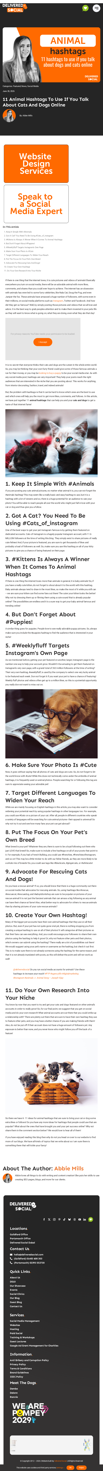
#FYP (47, 973)
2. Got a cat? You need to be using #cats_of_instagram (28, 236)
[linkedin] (84, 1219)
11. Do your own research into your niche (22, 271)
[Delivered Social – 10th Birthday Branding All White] (23, 1202)
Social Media (33, 86)
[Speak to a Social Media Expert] (36, 185)
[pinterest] (59, 1219)
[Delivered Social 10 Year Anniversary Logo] (16, 4)
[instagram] (54, 1219)
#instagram (18, 977)
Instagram (58, 300)
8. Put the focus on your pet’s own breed (22, 259)
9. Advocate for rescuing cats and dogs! (22, 263)
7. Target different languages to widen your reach (26, 255)
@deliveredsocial (21, 969)
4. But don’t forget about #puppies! (19, 243)
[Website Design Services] (36, 144)
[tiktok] (64, 1219)
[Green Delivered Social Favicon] (85, 6)
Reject (81, 1468)
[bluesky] (69, 1219)
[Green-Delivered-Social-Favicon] (90, 1218)
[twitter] (49, 1219)
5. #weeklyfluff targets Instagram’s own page (23, 247)
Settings (59, 1468)
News (23, 86)
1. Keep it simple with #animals (18, 232)
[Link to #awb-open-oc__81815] (96, 8)
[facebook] (44, 1219)
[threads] (74, 1219)
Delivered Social (60, 1461)
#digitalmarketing (70, 973)
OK (70, 1468)
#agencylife (56, 973)
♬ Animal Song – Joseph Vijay (48, 977)
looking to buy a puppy (50, 373)
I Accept (43, 342)
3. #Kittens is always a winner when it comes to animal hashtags (33, 239)
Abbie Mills (69, 1168)
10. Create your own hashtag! (17, 267)
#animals (29, 977)
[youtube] (79, 1219)
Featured (17, 86)
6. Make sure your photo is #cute (18, 251)
